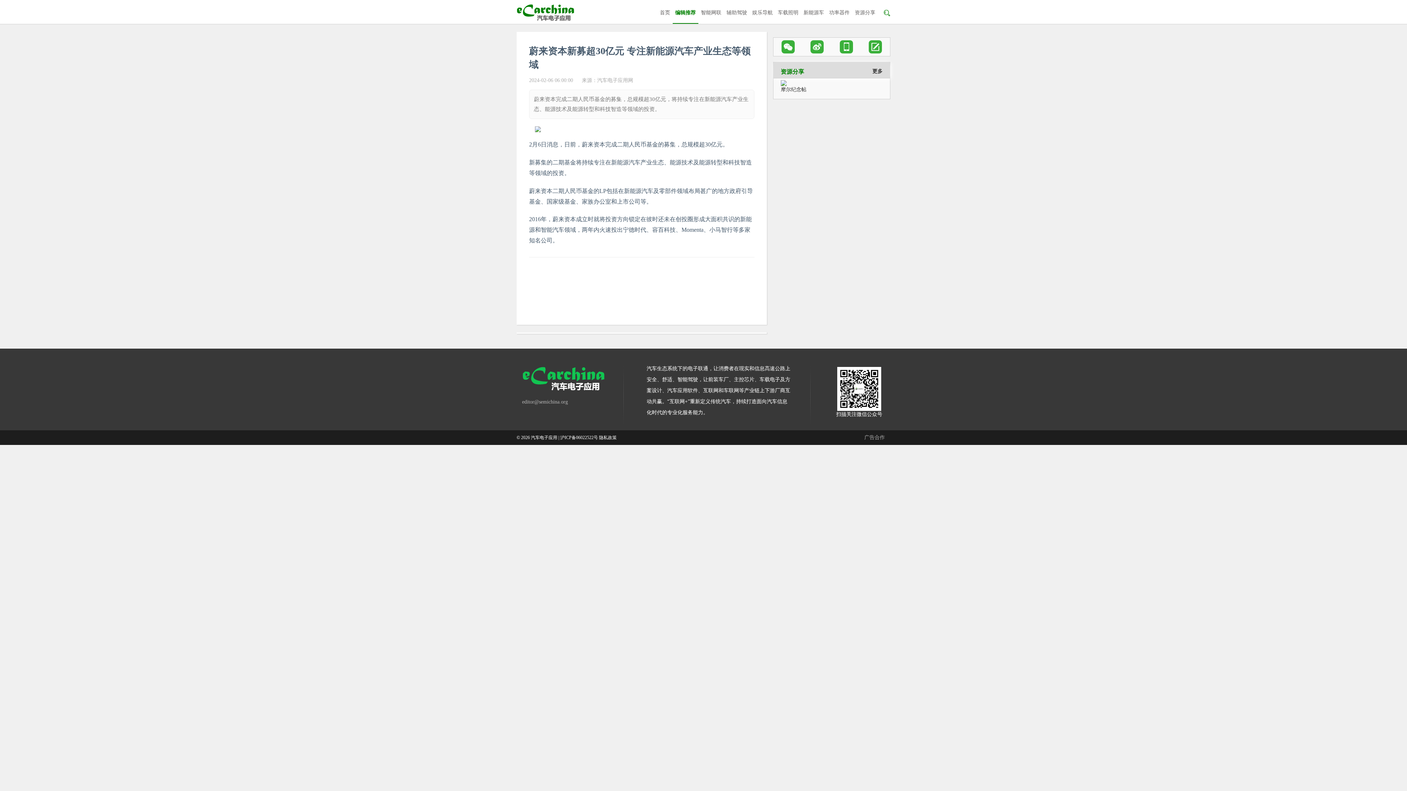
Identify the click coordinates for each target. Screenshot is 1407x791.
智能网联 (711, 12)
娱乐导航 (762, 12)
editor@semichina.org (545, 402)
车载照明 (788, 12)
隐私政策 (608, 437)
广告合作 (874, 437)
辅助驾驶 (737, 12)
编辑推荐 (685, 12)
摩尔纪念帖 (793, 89)
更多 (877, 71)
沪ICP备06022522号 (579, 437)
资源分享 (865, 12)
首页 (665, 12)
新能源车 (814, 12)
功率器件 (839, 12)
